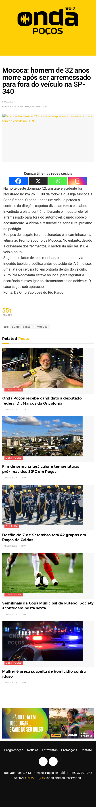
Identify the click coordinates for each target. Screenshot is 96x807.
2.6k (23, 477)
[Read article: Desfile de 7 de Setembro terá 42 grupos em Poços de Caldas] (48, 507)
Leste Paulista (38, 106)
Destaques (23, 106)
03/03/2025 (8, 101)
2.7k (23, 409)
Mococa (42, 326)
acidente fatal (22, 326)
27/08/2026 (10, 409)
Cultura (12, 526)
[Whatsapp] (57, 181)
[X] (38, 181)
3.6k (23, 682)
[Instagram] (77, 181)
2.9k (23, 546)
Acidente (10, 106)
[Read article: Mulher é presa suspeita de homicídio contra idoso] (48, 644)
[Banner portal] (48, 723)
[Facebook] (18, 181)
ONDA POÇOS (35, 778)
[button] (48, 46)
